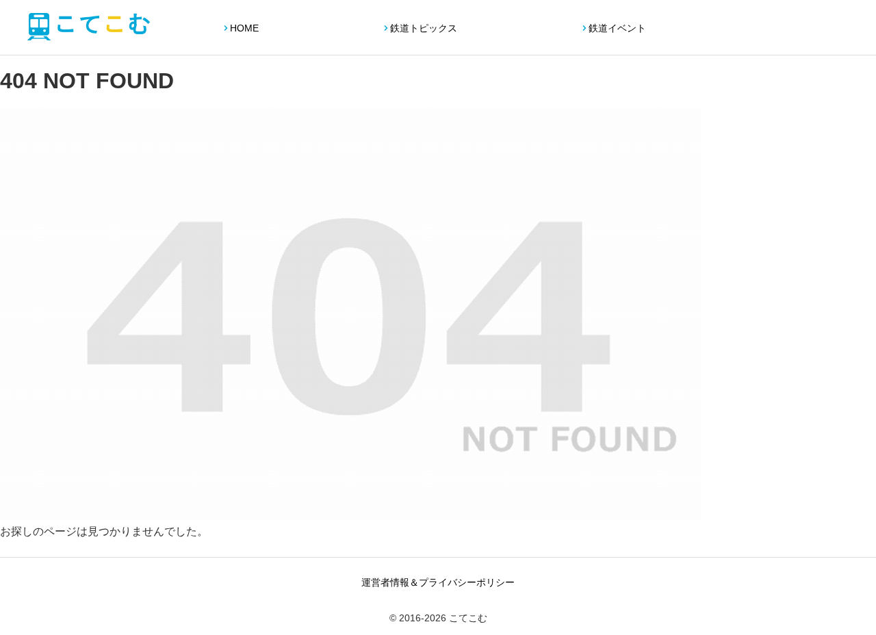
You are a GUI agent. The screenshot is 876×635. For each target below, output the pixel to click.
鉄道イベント (617, 28)
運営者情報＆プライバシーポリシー (438, 582)
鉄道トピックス (423, 28)
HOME (244, 28)
